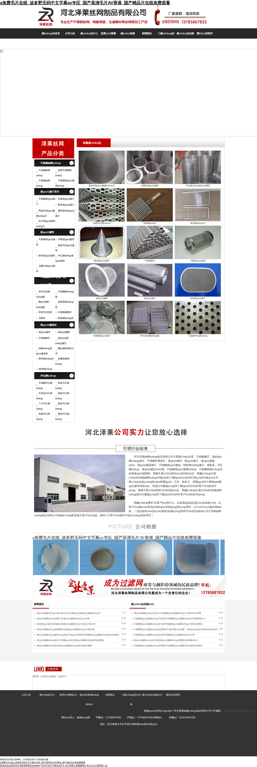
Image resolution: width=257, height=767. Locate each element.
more (219, 142)
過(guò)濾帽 (64, 332)
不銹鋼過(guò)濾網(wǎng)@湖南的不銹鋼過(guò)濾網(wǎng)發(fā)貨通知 (168, 645)
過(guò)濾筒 (47, 232)
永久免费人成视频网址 (75, 765)
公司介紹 (70, 33)
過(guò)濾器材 (48, 324)
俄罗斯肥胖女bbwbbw (30, 765)
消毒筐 (42, 318)
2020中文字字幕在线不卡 (53, 765)
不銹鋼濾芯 (44, 338)
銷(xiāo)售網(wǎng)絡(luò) (89, 699)
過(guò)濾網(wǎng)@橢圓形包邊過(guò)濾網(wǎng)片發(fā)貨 (66, 629)
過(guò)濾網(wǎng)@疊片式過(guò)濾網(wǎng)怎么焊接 (63, 618)
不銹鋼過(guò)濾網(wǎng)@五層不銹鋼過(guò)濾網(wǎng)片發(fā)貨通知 (168, 624)
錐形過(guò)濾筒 (47, 255)
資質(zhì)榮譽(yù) (68, 694)
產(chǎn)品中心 (89, 33)
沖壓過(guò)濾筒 (66, 239)
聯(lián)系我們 (205, 33)
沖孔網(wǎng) (48, 375)
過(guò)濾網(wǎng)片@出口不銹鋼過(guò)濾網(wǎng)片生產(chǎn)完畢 (167, 613)
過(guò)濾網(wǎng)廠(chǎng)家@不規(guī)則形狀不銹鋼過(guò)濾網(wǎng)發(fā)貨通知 (78, 635)
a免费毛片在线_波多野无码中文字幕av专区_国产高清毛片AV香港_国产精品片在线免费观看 (85, 2)
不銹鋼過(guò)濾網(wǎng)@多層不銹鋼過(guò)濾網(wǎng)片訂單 (164, 635)
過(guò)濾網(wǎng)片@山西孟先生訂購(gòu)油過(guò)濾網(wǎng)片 (69, 613)
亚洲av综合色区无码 (9, 765)
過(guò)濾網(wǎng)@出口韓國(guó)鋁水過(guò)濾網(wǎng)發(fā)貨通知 (70, 640)
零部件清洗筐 (45, 312)
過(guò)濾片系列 (49, 191)
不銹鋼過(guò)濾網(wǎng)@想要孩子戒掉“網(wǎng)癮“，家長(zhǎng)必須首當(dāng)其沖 (175, 629)
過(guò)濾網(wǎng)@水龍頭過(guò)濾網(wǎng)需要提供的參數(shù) (166, 640)
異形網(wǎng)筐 (66, 318)
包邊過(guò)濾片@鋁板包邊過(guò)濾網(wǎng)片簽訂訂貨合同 (66, 624)
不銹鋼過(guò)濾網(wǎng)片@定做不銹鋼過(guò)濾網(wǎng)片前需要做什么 (169, 618)
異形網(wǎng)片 (46, 358)
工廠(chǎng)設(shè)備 (131, 699)
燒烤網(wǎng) (45, 369)
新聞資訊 (147, 33)
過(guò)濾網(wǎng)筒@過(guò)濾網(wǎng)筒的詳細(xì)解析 (64, 645)
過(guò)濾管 (45, 332)
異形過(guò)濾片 (66, 204)
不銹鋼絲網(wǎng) (50, 163)
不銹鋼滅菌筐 (65, 312)
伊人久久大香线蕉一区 (97, 765)
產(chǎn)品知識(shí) (152, 694)
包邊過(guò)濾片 (66, 199)
